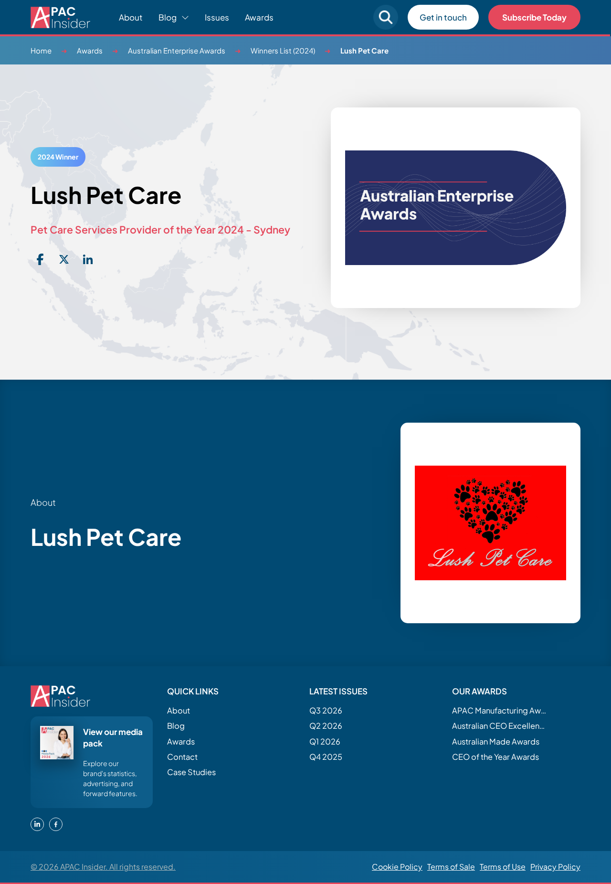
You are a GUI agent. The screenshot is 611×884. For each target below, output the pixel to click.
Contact (182, 757)
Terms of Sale (451, 867)
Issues (217, 17)
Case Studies (191, 772)
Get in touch (443, 17)
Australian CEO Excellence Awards (500, 726)
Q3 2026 (325, 710)
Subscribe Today (534, 17)
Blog (176, 726)
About (131, 17)
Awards (259, 17)
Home (41, 50)
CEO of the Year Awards (495, 757)
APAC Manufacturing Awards (500, 710)
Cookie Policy (397, 867)
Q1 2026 (324, 741)
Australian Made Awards (495, 741)
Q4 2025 (325, 757)
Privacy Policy (555, 867)
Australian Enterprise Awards (176, 50)
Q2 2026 (325, 726)
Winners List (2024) (283, 50)
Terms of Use (503, 867)
